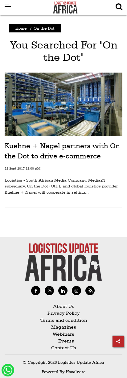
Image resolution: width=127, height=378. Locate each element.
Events (63, 341)
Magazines (63, 327)
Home (21, 28)
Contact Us (63, 348)
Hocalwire (75, 371)
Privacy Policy (63, 313)
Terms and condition (63, 320)
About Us (63, 306)
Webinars (63, 334)
